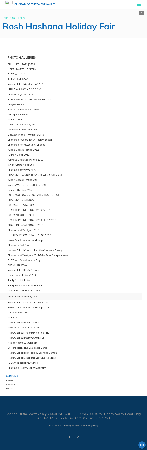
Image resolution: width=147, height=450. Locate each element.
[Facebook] (69, 437)
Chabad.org (66, 425)
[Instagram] (77, 437)
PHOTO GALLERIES (14, 18)
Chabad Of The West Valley (35, 4)
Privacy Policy (92, 425)
